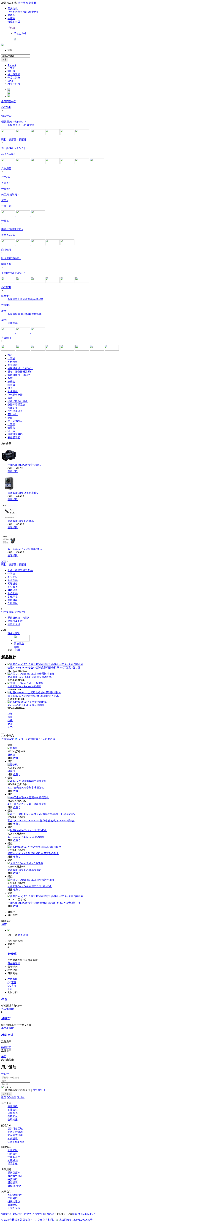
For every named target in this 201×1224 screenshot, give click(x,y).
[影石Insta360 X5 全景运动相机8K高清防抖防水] (34, 692)
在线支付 (13, 1116)
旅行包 (11, 71)
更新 (10, 723)
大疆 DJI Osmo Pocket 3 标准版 (24, 686)
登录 (20, 935)
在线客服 (13, 979)
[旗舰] (82, 134)
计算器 (6, 188)
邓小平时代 (14, 83)
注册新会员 (14, 1157)
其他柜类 (26, 314)
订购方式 (13, 1113)
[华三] (38, 282)
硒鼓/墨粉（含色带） (13, 121)
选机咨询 (13, 1198)
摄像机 (11, 754)
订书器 (6, 177)
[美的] (38, 349)
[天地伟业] (97, 163)
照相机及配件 (15, 621)
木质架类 (13, 323)
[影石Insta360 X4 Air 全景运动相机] (27, 702)
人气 (10, 727)
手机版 (11, 27)
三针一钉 (7, 206)
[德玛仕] (8, 332)
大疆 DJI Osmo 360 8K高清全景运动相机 (30, 677)
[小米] (38, 244)
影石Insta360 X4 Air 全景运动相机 (26, 705)
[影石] (53, 163)
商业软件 (6, 249)
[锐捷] (82, 282)
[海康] (112, 349)
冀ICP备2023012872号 (84, 1214)
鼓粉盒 (11, 125)
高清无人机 (8, 154)
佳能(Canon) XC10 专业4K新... (24, 464)
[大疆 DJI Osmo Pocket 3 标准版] (25, 683)
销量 (10, 717)
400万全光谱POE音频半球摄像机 (26, 787)
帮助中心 (40, 1214)
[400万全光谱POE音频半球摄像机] (27, 781)
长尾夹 (6, 183)
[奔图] (67, 134)
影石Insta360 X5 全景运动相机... (25, 549)
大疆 (16, 647)
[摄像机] (13, 748)
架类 (4, 320)
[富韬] (38, 332)
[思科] (67, 282)
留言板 (50, 1214)
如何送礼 (13, 1138)
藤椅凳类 (38, 299)
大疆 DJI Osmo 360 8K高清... (23, 492)
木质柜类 (36, 314)
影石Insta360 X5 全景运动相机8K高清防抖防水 (33, 695)
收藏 (15, 758)
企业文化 (29, 1214)
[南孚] (97, 349)
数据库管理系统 (11, 258)
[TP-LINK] (53, 244)
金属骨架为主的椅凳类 (20, 299)
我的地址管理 (30, 12)
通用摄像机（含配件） (14, 148)
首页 (10, 355)
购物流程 (13, 1109)
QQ (9, 1097)
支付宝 (20, 1097)
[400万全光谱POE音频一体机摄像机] (28, 797)
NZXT (11, 68)
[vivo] (67, 244)
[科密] (23, 134)
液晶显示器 (8, 235)
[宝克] (38, 215)
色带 (23, 125)
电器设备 (13, 590)
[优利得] (67, 349)
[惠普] (8, 134)
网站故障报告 (15, 1195)
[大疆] (82, 163)
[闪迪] (82, 349)
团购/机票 (13, 1160)
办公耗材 (6, 107)
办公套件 (6, 337)
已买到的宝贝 (15, 12)
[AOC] (23, 244)
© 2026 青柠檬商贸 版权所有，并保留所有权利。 (28, 1219)
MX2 (10, 80)
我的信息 (13, 8)
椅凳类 (6, 296)
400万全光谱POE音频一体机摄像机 (27, 804)
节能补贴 (13, 1204)
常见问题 (13, 1150)
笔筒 (4, 200)
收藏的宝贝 (14, 21)
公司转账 (13, 1119)
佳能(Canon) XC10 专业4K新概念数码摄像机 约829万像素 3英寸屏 (44, 667)
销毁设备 (7, 116)
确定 (10, 649)
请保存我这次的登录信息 (19, 1090)
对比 (10, 758)
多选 (16, 633)
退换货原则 (14, 1172)
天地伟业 (19, 643)
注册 (25, 935)
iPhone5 (12, 65)
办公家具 (6, 287)
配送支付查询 (15, 1132)
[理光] (53, 134)
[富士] (67, 163)
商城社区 (18, 1214)
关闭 (3, 1056)
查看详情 (13, 471)
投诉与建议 (14, 1201)
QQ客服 (12, 982)
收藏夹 (11, 18)
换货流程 (13, 1179)
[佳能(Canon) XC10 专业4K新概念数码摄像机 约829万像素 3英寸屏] (45, 664)
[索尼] (23, 163)
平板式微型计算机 (12, 229)
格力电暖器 (14, 74)
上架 (10, 713)
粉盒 (18, 125)
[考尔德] (23, 215)
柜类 (4, 311)
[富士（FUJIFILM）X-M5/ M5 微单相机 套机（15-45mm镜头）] (43, 814)
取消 (17, 649)
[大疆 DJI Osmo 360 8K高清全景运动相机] (31, 673)
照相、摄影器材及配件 (13, 139)
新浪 (13, 1097)
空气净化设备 (15, 411)
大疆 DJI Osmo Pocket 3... (21, 521)
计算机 (5, 220)
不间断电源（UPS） (13, 272)
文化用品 (6, 168)
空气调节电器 (15, 394)
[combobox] (15, 56)
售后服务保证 (15, 1176)
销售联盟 (6, 1214)
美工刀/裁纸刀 (10, 194)
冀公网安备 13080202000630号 (75, 1219)
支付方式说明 (15, 1135)
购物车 (11, 15)
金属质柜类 (14, 314)
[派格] (23, 332)
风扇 (10, 398)
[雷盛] (53, 349)
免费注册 (31, 2)
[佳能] (8, 163)
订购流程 (13, 1153)
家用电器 (13, 600)
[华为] (8, 244)
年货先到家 (14, 77)
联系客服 (13, 1163)
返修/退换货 (14, 1186)
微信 (3, 1097)
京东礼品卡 (14, 1208)
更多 (10, 633)
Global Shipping (16, 1141)
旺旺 (10, 989)
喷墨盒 (31, 125)
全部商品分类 (8, 101)
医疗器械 (13, 603)
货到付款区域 (15, 1128)
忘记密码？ (39, 1090)
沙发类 (6, 305)
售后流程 (13, 1106)
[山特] (53, 282)
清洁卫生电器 (15, 434)
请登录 (21, 2)
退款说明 (13, 1182)
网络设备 (6, 264)
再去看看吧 (14, 963)
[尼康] (38, 163)
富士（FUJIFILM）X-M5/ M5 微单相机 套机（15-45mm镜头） (41, 820)
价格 (10, 720)
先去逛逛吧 (7, 1009)
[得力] (38, 134)
